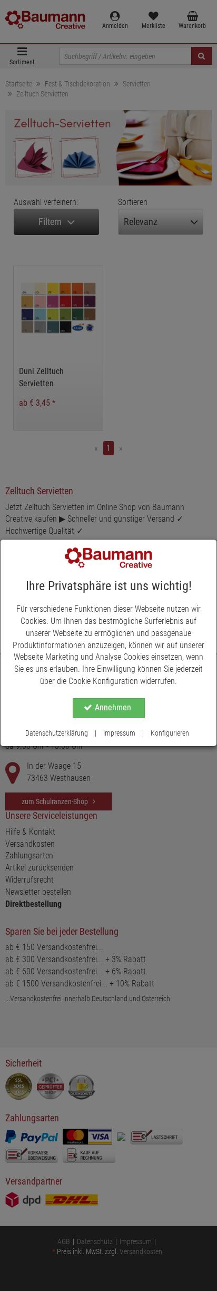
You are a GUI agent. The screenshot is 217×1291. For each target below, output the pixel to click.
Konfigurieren (170, 733)
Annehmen (113, 707)
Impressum (119, 733)
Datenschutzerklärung (56, 733)
